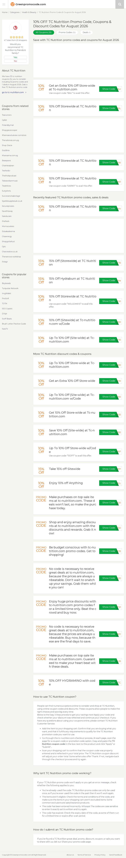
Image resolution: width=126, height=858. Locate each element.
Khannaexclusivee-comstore (14, 135)
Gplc (4, 246)
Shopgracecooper (9, 130)
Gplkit (4, 120)
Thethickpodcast (9, 176)
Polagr (5, 262)
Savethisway (7, 211)
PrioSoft (5, 298)
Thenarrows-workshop (11, 257)
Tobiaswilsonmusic (10, 181)
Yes (15, 57)
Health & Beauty (29, 12)
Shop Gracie (7, 145)
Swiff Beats (7, 319)
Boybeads (6, 283)
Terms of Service (84, 855)
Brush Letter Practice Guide (14, 324)
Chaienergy (7, 236)
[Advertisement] (78, 60)
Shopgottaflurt (8, 241)
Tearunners (6, 115)
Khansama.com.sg (10, 155)
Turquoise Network (10, 288)
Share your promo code (73, 842)
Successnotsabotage (11, 196)
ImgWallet (6, 293)
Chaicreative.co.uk (9, 252)
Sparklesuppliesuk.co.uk (12, 201)
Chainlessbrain (8, 165)
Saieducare (6, 216)
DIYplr (4, 314)
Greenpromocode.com (31, 4)
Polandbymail (8, 125)
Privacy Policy (99, 855)
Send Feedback (115, 855)
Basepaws (6, 160)
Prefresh (5, 221)
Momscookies (8, 226)
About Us (70, 855)
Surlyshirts (6, 191)
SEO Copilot (7, 309)
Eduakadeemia (8, 231)
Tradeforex (6, 186)
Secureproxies (8, 206)
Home (5, 12)
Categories (14, 12)
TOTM (4, 303)
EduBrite (6, 150)
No (15, 61)
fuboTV (5, 329)
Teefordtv (6, 171)
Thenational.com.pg (10, 140)
